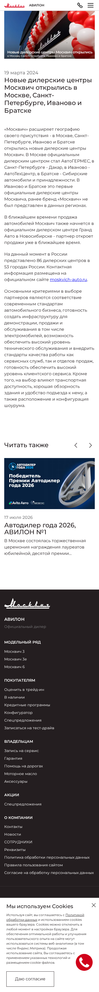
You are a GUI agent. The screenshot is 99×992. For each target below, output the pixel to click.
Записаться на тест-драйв (29, 728)
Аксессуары (15, 781)
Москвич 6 (14, 666)
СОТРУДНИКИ (18, 842)
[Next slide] (90, 445)
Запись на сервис (21, 750)
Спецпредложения (22, 720)
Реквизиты (15, 849)
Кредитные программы (27, 705)
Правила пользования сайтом (33, 865)
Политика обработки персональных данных (46, 857)
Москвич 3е (15, 659)
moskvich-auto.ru (68, 279)
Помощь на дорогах (23, 766)
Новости (12, 834)
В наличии (14, 697)
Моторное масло (20, 773)
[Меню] (90, 5)
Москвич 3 (14, 651)
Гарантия (13, 758)
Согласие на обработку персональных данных (49, 872)
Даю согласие (30, 978)
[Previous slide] (76, 445)
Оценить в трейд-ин (24, 689)
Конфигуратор (18, 712)
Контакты (13, 826)
